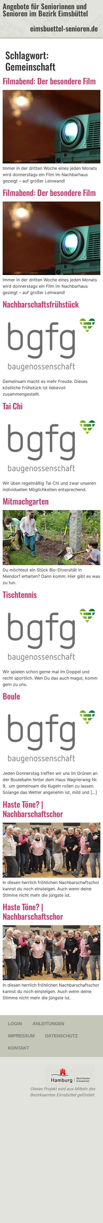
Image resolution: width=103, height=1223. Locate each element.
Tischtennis (20, 594)
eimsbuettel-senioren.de (64, 28)
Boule (11, 696)
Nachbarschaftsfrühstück (41, 304)
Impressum (21, 1035)
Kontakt (18, 1048)
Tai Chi (12, 406)
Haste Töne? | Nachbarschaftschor (33, 808)
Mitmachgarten (26, 501)
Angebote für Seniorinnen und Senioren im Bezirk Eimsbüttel (45, 10)
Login (15, 1023)
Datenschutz (61, 1035)
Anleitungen (48, 1023)
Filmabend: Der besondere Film (49, 81)
